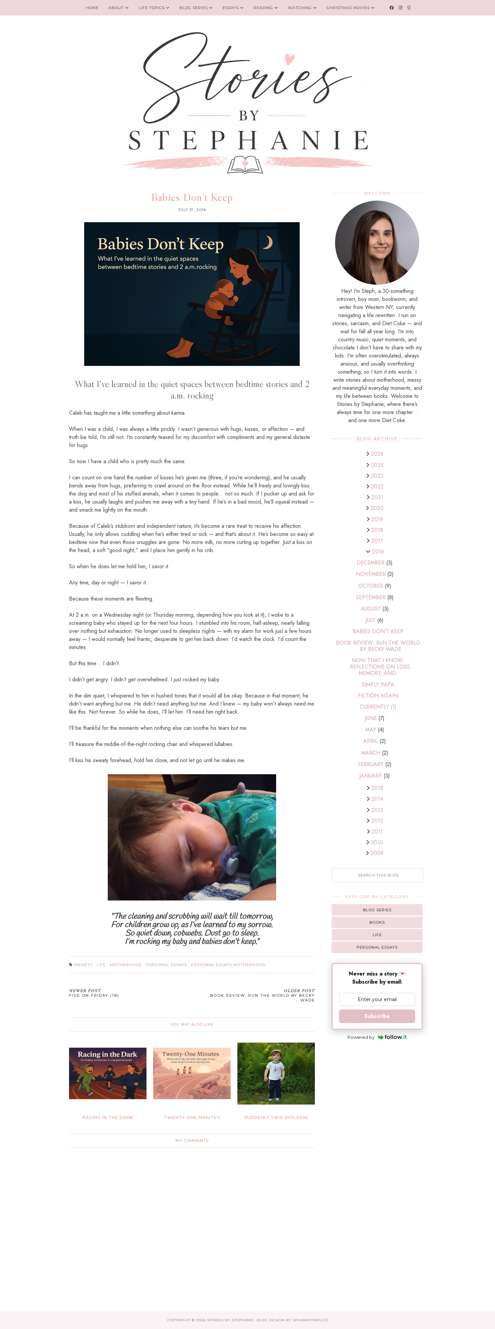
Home (92, 7)
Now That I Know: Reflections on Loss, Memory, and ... (380, 666)
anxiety (83, 964)
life (101, 964)
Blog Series (194, 7)
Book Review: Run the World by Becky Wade (378, 646)
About (116, 7)
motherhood (126, 964)
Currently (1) (378, 707)
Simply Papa (378, 684)
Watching (300, 7)
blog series (377, 910)
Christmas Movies (348, 7)
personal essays (166, 964)
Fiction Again (378, 696)
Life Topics (152, 7)
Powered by (361, 1037)
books (377, 922)
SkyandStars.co (310, 1320)
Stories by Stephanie (230, 1320)
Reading (263, 7)
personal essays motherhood (228, 964)
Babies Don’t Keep (378, 631)
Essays (231, 7)
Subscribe (377, 1016)
